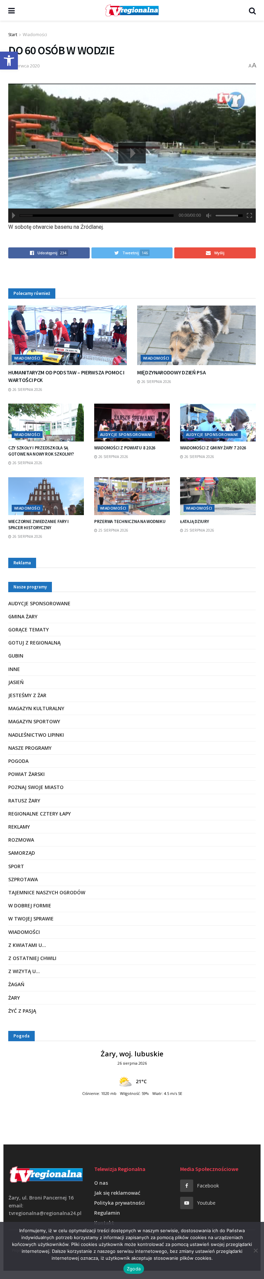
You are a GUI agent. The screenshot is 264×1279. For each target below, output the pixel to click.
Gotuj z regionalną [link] (34, 642)
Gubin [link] (15, 655)
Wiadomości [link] (35, 35)
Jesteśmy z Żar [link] (27, 695)
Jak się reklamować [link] (117, 1193)
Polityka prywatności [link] (119, 1203)
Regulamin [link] (107, 1212)
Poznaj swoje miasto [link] (36, 787)
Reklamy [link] (19, 826)
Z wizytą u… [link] (24, 971)
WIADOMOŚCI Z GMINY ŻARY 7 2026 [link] (213, 448)
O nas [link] (101, 1183)
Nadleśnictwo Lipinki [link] (36, 735)
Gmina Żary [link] (22, 616)
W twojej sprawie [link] (31, 918)
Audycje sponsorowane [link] (126, 434)
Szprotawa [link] (23, 879)
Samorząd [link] (21, 853)
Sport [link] (16, 866)
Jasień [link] (16, 682)
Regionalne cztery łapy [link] (39, 813)
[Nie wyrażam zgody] (255, 1250)
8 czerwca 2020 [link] (24, 66)
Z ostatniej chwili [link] (32, 958)
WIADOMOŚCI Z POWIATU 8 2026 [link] (124, 448)
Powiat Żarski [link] (26, 774)
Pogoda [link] (18, 761)
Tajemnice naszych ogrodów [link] (46, 892)
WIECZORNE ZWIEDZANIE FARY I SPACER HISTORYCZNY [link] (38, 525)
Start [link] (12, 35)
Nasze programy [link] (30, 748)
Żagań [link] (16, 984)
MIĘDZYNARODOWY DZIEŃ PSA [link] (171, 372)
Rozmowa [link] (21, 839)
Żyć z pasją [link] (22, 1011)
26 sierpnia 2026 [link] (26, 389)
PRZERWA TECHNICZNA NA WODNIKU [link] (129, 521)
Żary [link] (14, 997)
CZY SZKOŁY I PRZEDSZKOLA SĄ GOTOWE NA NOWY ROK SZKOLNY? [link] (41, 451)
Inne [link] (14, 669)
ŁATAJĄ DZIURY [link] (194, 521)
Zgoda (134, 1268)
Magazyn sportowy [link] (34, 721)
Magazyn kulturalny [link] (36, 708)
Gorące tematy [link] (28, 629)
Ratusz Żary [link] (24, 800)
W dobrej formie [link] (29, 905)
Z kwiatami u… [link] (27, 945)
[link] (9, 61)
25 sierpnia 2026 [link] (112, 530)
